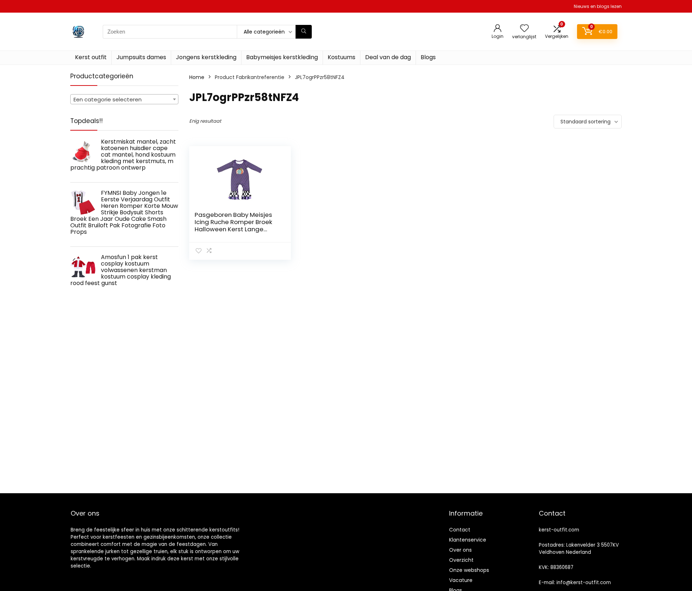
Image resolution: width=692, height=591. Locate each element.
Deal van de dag (388, 57)
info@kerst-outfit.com (583, 582)
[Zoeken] (304, 32)
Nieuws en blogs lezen (598, 6)
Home (196, 77)
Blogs (428, 57)
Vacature (461, 580)
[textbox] (124, 100)
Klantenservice (467, 539)
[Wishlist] (524, 29)
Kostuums (341, 57)
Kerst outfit (91, 57)
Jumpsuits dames (141, 57)
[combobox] (124, 99)
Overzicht (461, 560)
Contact (459, 529)
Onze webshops (469, 570)
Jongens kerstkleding (206, 57)
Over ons (460, 549)
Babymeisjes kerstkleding (282, 57)
